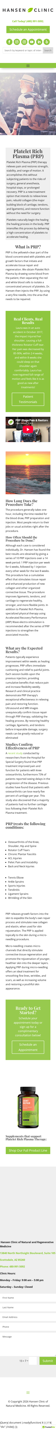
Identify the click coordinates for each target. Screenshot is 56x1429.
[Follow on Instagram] (17, 42)
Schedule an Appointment (28, 29)
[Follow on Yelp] (47, 42)
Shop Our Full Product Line (28, 1150)
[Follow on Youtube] (32, 42)
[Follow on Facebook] (9, 42)
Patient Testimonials (28, 399)
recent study (15, 753)
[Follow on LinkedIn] (39, 42)
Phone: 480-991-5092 (12, 1266)
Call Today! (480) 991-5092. (28, 21)
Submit (48, 1361)
